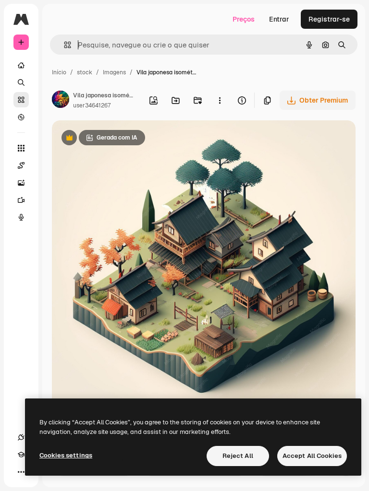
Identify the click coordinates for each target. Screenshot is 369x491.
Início (59, 72)
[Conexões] (21, 437)
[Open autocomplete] (63, 44)
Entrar (279, 19)
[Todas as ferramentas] (21, 148)
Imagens (114, 72)
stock (84, 72)
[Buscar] (21, 82)
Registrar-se (329, 19)
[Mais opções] (219, 100)
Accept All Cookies (312, 456)
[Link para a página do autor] (60, 101)
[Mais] (21, 471)
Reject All (237, 456)
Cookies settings (65, 455)
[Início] (21, 65)
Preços (244, 19)
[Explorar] (21, 117)
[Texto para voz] (21, 217)
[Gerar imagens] (21, 182)
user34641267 (92, 105)
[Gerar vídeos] (21, 200)
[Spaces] (21, 165)
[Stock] (21, 99)
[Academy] (21, 454)
